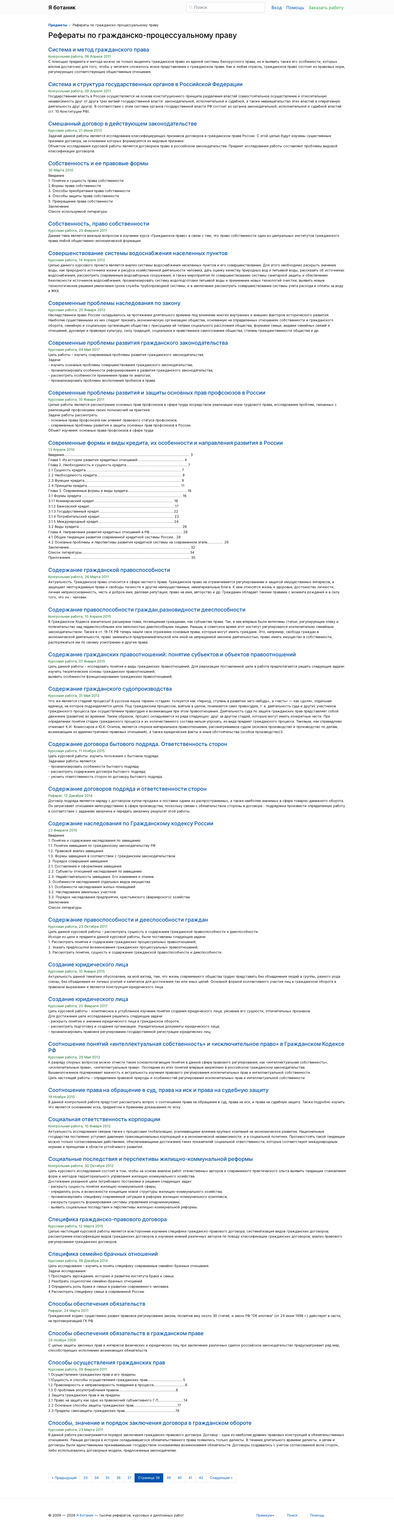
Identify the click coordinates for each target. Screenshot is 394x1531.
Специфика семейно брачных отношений (103, 1254)
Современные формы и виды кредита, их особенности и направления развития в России (165, 443)
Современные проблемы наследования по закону (114, 303)
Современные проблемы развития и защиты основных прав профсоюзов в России (156, 392)
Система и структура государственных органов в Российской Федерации (145, 84)
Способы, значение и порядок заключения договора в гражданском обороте (150, 1423)
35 (107, 1478)
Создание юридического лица (88, 964)
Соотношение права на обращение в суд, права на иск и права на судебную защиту (158, 1090)
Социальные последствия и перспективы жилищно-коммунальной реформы (150, 1159)
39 (168, 1478)
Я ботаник (85, 1515)
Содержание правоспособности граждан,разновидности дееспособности (147, 609)
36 (118, 1478)
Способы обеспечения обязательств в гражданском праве (126, 1333)
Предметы (57, 25)
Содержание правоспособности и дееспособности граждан (128, 920)
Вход (277, 7)
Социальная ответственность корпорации (104, 1119)
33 (85, 1478)
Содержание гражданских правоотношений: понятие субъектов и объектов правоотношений (172, 654)
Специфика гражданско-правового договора (107, 1219)
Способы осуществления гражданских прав (106, 1362)
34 (96, 1478)
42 (201, 1478)
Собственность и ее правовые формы (98, 163)
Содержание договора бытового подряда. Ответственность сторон (137, 744)
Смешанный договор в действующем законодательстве (122, 123)
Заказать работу (326, 7)
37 (129, 1478)
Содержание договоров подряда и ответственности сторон (127, 789)
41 (190, 1478)
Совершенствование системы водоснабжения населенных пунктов (138, 253)
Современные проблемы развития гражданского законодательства (138, 343)
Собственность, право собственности (98, 223)
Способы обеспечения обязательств (96, 1304)
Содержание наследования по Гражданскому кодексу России (130, 823)
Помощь (295, 7)
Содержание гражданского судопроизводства (110, 689)
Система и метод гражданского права (98, 49)
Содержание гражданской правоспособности (109, 570)
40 (179, 1478)
